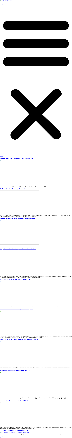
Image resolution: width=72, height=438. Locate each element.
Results (3, 3)
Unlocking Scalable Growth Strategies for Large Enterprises (15, 370)
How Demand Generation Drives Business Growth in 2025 (14, 430)
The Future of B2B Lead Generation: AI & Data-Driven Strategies (16, 158)
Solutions (3, 2)
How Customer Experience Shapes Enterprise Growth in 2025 (15, 279)
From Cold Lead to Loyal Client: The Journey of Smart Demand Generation (19, 339)
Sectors (3, 152)
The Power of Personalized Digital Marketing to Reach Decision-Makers (18, 218)
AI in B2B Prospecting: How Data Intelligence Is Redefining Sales (16, 309)
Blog (2, 4)
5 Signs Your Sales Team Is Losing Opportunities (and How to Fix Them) (18, 249)
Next (1, 437)
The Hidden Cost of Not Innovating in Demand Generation (14, 188)
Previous (2, 436)
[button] (36, 78)
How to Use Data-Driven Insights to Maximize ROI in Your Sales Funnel (18, 400)
